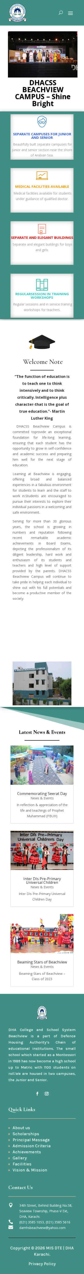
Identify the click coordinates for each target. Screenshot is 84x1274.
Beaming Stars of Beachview (42, 962)
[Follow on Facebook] (37, 1093)
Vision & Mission (30, 1170)
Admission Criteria (32, 1145)
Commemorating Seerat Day (42, 793)
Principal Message (31, 1139)
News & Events (42, 798)
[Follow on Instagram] (46, 1093)
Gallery (20, 1158)
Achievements (27, 1151)
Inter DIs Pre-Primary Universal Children (42, 880)
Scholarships (26, 1133)
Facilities (22, 1164)
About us (21, 1127)
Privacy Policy (42, 1263)
